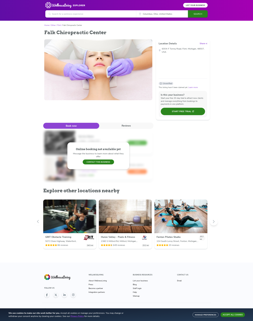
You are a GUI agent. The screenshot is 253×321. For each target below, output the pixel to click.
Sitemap (136, 296)
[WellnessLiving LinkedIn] (64, 295)
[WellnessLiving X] (55, 295)
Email (179, 280)
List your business (140, 280)
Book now (71, 125)
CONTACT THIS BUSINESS (98, 162)
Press (91, 284)
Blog (135, 284)
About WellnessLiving (98, 280)
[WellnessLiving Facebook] (47, 295)
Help (135, 292)
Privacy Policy (77, 316)
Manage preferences (205, 315)
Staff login (137, 288)
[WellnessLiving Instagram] (73, 295)
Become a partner (96, 288)
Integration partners (97, 292)
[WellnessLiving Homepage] (60, 277)
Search (198, 14)
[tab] (71, 126)
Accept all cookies (233, 314)
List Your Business (195, 5)
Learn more (193, 87)
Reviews (126, 125)
